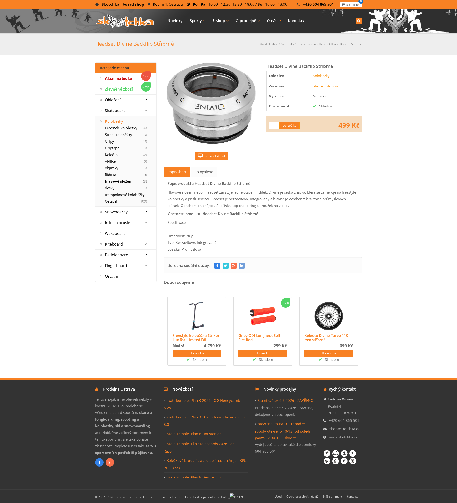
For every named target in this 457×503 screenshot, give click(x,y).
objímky (111, 168)
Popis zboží (177, 171)
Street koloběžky (118, 134)
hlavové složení (306, 44)
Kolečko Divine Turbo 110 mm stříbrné (326, 337)
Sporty (196, 20)
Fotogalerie (204, 171)
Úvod (263, 44)
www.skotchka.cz (343, 437)
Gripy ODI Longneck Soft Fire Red (259, 337)
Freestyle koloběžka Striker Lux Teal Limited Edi (196, 337)
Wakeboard (115, 233)
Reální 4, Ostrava (168, 4)
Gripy (109, 141)
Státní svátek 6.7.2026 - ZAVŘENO (285, 400)
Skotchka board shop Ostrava (134, 497)
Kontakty (296, 20)
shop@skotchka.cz (344, 428)
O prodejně (246, 20)
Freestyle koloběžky (121, 128)
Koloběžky (287, 44)
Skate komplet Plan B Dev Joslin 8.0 (196, 477)
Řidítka (110, 174)
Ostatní (111, 201)
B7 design (199, 497)
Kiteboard (114, 244)
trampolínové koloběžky (125, 194)
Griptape (112, 148)
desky (109, 188)
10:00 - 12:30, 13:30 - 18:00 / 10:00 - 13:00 (240, 4)
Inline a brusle (117, 222)
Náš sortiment (332, 496)
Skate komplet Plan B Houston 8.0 (195, 433)
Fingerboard (116, 265)
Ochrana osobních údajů (302, 496)
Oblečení (113, 99)
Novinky (175, 20)
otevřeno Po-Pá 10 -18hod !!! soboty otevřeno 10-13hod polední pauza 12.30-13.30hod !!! (283, 430)
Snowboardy (116, 212)
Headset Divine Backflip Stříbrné (340, 44)
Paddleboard (116, 254)
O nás (272, 20)
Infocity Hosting (219, 497)
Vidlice (110, 161)
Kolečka (111, 154)
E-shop (219, 20)
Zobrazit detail (214, 156)
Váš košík (353, 4)
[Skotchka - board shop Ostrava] (125, 20)
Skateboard (115, 110)
